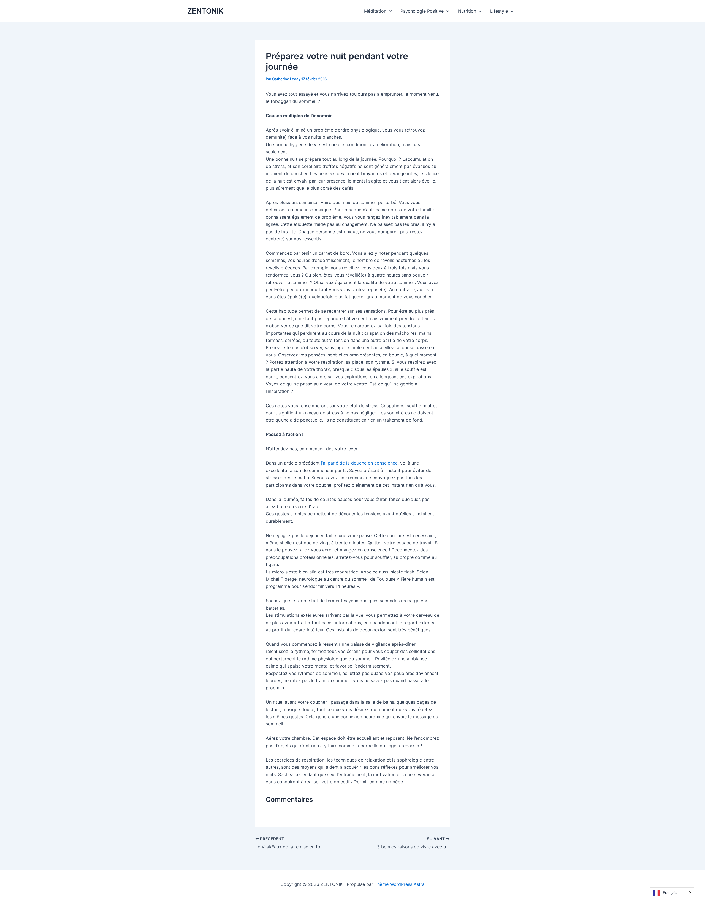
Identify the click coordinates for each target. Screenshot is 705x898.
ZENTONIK (205, 11)
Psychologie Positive (422, 11)
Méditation (375, 11)
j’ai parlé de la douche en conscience (359, 463)
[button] (389, 11)
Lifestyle (499, 11)
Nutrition (467, 11)
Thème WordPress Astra (400, 884)
